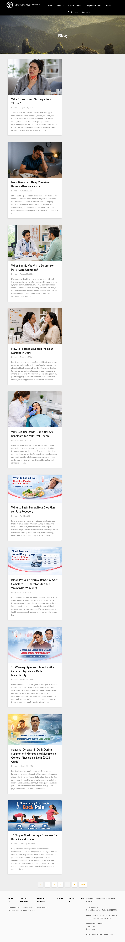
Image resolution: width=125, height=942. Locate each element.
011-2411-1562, (111, 915)
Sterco (32, 910)
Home (49, 5)
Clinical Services (74, 5)
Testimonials (73, 12)
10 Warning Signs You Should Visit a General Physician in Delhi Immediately (32, 671)
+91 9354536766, (93, 918)
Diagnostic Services (94, 5)
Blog (83, 898)
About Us (60, 5)
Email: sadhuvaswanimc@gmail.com (99, 934)
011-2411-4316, (95, 915)
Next (83, 885)
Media (108, 5)
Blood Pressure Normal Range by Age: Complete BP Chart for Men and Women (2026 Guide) (34, 584)
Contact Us (86, 12)
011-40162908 (105, 918)
